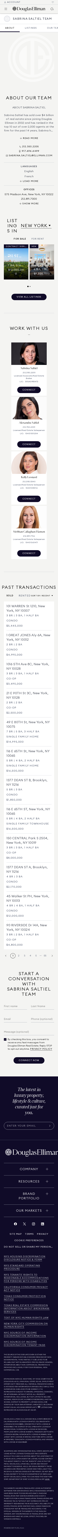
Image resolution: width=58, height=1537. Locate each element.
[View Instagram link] (33, 1224)
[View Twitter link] (24, 1224)
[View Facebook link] (15, 1224)
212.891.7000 (46, 1379)
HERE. (47, 1479)
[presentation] (29, 265)
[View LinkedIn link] (42, 1224)
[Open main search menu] (52, 8)
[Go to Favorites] (53, 2)
